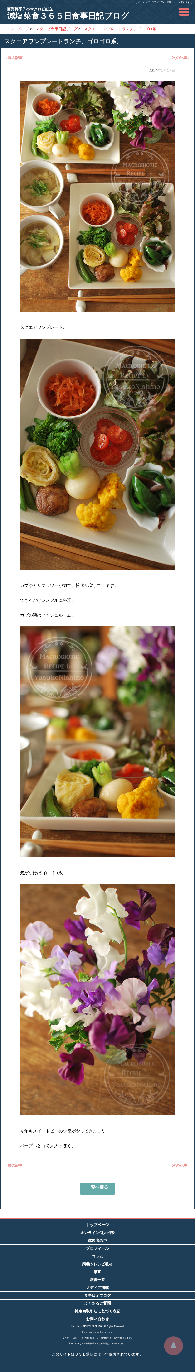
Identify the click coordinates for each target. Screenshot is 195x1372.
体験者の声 (97, 1240)
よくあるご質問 (97, 1303)
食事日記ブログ (97, 1295)
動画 (97, 1272)
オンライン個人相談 (97, 1233)
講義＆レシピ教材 (97, 1264)
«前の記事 (14, 58)
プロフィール (97, 1248)
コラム (97, 1256)
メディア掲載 (97, 1288)
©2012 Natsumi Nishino (86, 1326)
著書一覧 (97, 1280)
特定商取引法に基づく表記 (97, 1311)
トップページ (97, 1225)
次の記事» (181, 58)
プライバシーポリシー (164, 2)
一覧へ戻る (97, 1187)
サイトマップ (143, 2)
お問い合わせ (185, 2)
